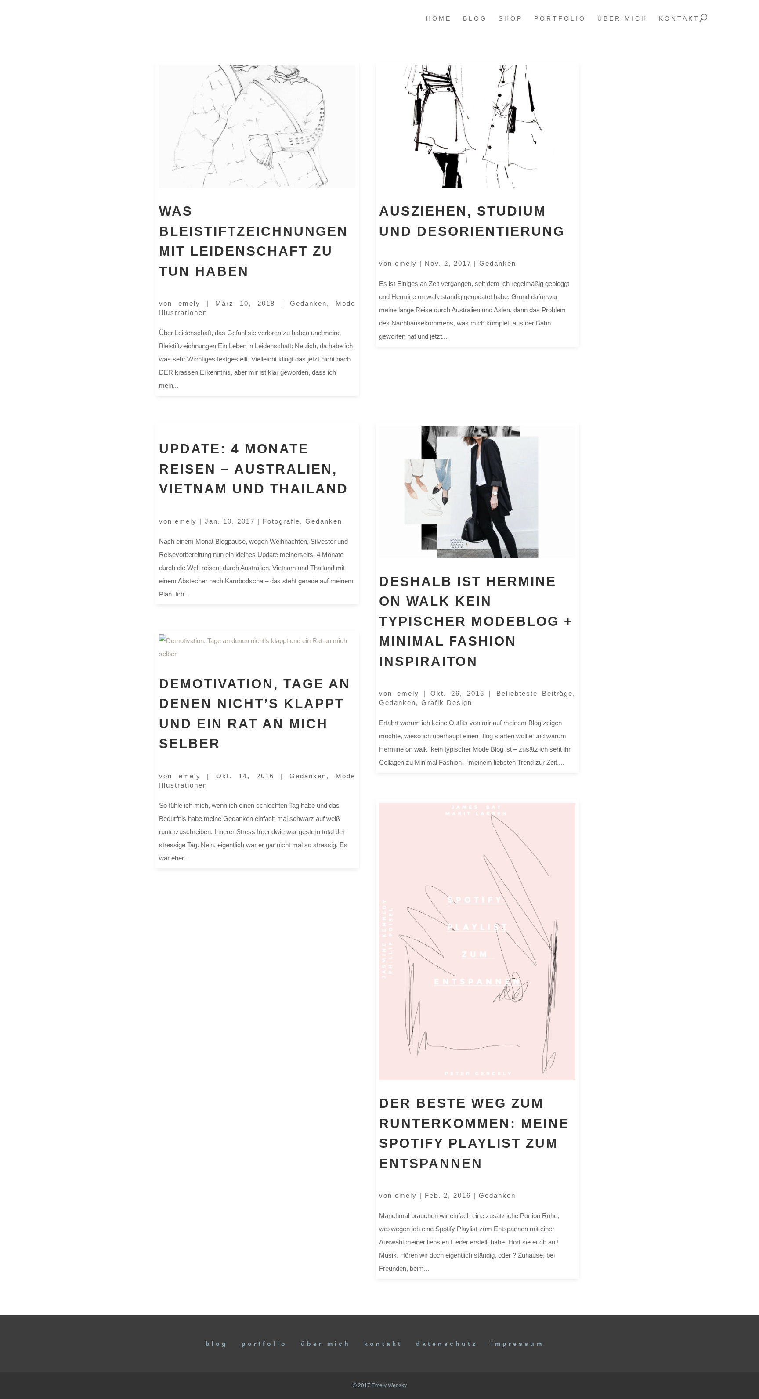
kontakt (679, 18)
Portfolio (264, 1343)
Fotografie (281, 521)
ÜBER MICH (326, 1343)
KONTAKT (383, 1343)
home (439, 18)
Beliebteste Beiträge (534, 693)
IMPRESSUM (517, 1343)
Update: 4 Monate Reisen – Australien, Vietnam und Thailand (253, 468)
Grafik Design (446, 702)
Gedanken (308, 303)
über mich (622, 18)
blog (475, 18)
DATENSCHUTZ (446, 1343)
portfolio (560, 18)
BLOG (217, 1343)
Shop (511, 18)
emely (189, 303)
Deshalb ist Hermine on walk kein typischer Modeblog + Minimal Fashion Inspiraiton (476, 621)
